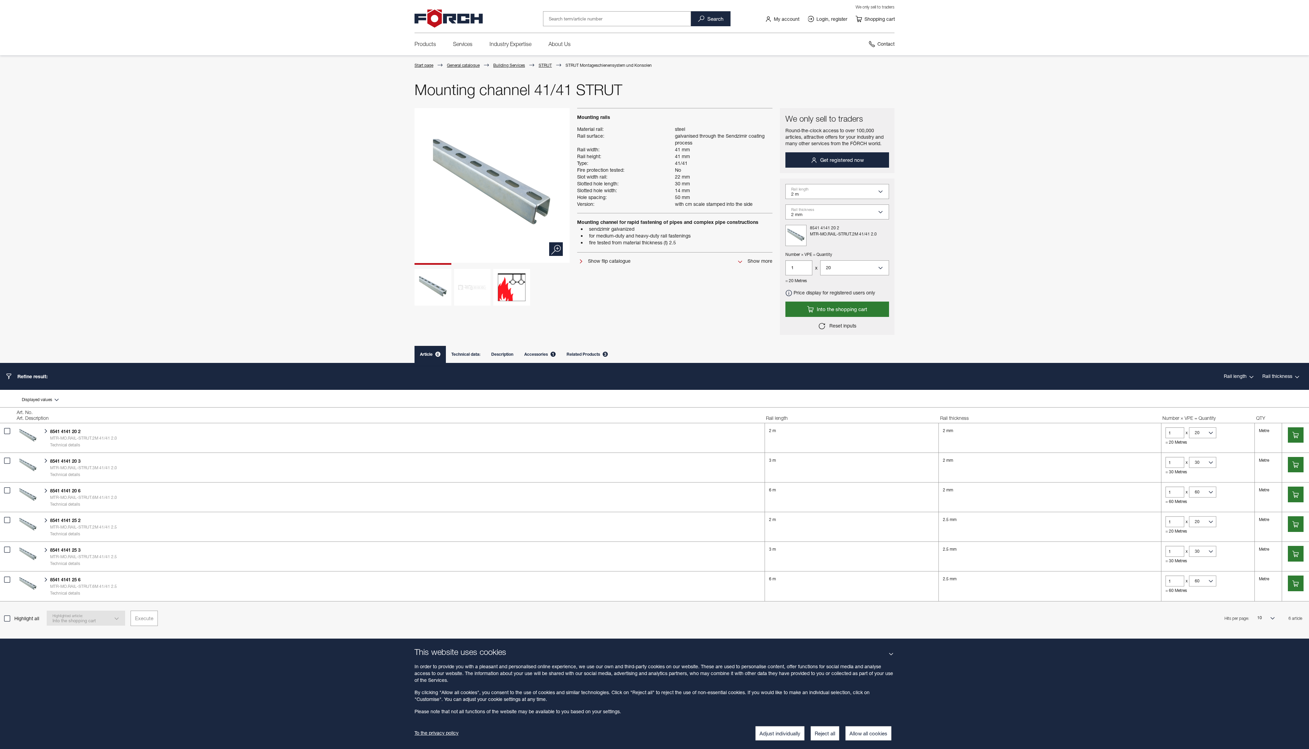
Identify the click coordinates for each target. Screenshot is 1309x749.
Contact (885, 44)
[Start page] (449, 19)
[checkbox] (7, 431)
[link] (782, 18)
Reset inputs (842, 325)
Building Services (509, 65)
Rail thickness (1278, 376)
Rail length (1236, 376)
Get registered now (841, 160)
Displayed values (37, 399)
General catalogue (463, 65)
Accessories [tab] (539, 354)
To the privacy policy (436, 733)
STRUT (545, 65)
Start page (424, 65)
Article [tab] (429, 354)
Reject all (825, 733)
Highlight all (26, 618)
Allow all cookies (868, 733)
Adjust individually (779, 733)
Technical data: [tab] (465, 354)
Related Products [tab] (586, 354)
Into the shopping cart (841, 309)
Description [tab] (502, 354)
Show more (759, 261)
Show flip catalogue (609, 261)
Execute (144, 618)
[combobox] (840, 193)
